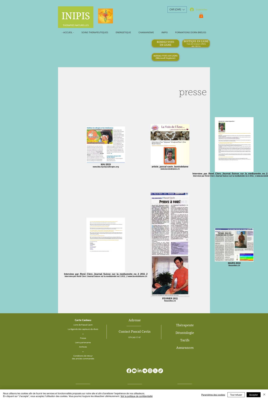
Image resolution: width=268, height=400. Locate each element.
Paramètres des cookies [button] (213, 394)
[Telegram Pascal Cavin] (144, 370)
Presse (83, 338)
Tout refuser (236, 394)
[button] (177, 9)
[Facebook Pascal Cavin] (129, 370)
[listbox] (177, 9)
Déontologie (185, 333)
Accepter (253, 394)
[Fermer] (264, 395)
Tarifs (184, 340)
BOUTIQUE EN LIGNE (196, 41)
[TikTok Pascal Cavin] (160, 370)
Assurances (185, 348)
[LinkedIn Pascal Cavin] (139, 370)
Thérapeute (185, 325)
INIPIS (76, 16)
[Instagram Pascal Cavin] (150, 370)
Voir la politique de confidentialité (137, 396)
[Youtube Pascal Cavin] (134, 370)
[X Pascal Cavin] (155, 370)
